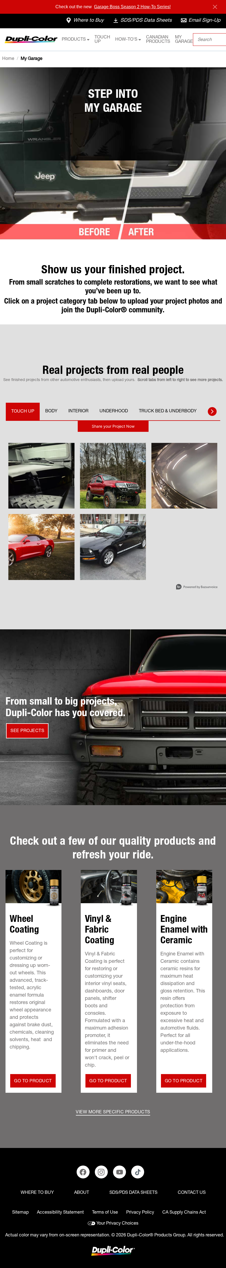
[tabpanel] (113, 508)
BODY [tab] (51, 411)
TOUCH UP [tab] (22, 412)
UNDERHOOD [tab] (113, 411)
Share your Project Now (113, 426)
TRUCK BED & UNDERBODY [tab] (168, 411)
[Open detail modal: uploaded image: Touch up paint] (41, 547)
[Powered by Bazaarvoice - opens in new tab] (196, 587)
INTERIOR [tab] (78, 411)
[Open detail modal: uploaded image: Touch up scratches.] (113, 547)
